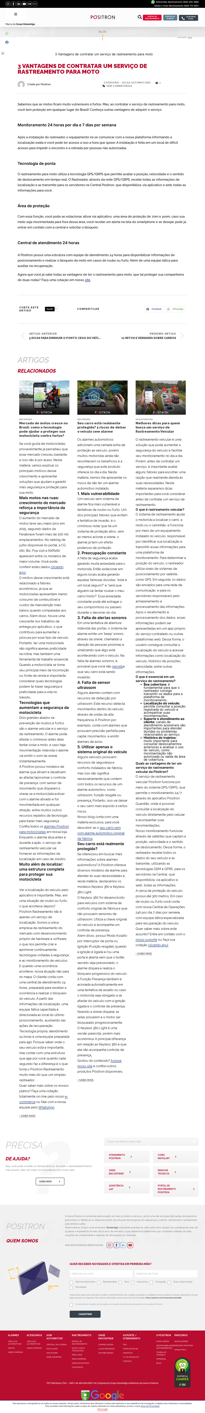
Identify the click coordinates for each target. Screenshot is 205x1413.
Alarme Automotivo (85, 1281)
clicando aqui (158, 945)
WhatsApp (46, 1107)
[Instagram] (8, 4)
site (87, 280)
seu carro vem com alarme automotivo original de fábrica (101, 833)
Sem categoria (25, 419)
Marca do (20, 24)
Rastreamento (110, 1281)
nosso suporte (146, 940)
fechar (102, 1409)
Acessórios (142, 1281)
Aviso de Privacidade (150, 1406)
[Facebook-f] (13, 4)
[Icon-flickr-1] (29, 4)
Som (126, 1281)
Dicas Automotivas (136, 82)
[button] (140, 17)
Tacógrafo (161, 1281)
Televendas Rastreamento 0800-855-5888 (177, 2)
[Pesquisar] (194, 1141)
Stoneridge (112, 1227)
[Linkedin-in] (18, 4)
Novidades (80, 1287)
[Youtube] (24, 4)
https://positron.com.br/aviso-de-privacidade (163, 1298)
